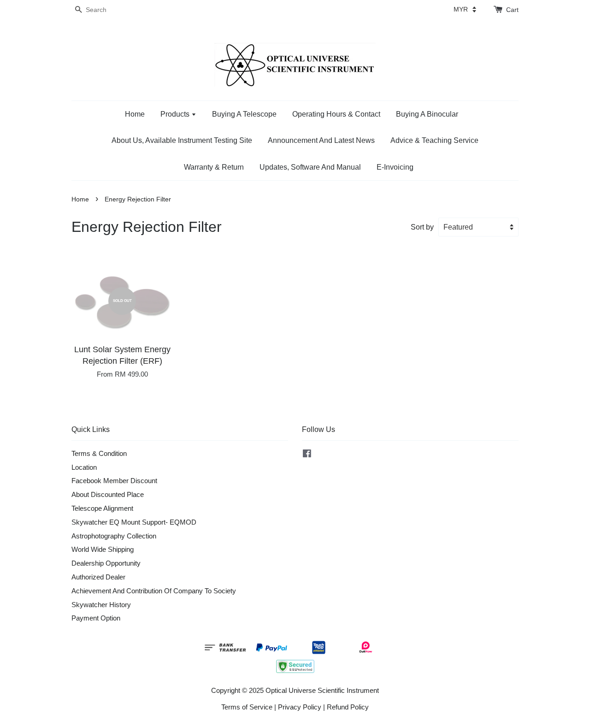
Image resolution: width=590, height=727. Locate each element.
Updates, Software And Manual (310, 167)
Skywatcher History (101, 605)
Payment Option (95, 618)
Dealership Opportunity (106, 563)
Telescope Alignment (102, 508)
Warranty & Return (214, 167)
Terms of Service (246, 707)
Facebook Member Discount (114, 481)
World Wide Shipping (102, 549)
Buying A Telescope (244, 114)
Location (84, 467)
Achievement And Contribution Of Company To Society (153, 591)
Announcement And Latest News (321, 140)
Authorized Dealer (98, 577)
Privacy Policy (299, 707)
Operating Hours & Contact (336, 114)
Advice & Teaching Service (434, 140)
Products (175, 114)
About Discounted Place (107, 494)
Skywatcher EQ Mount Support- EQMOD (133, 522)
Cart (512, 9)
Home (135, 114)
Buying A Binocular (427, 114)
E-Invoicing (395, 167)
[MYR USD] (465, 9)
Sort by (422, 227)
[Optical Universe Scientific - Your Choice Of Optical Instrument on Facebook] (307, 455)
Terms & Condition (99, 453)
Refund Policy (348, 707)
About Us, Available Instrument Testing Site (182, 140)
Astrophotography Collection (113, 536)
